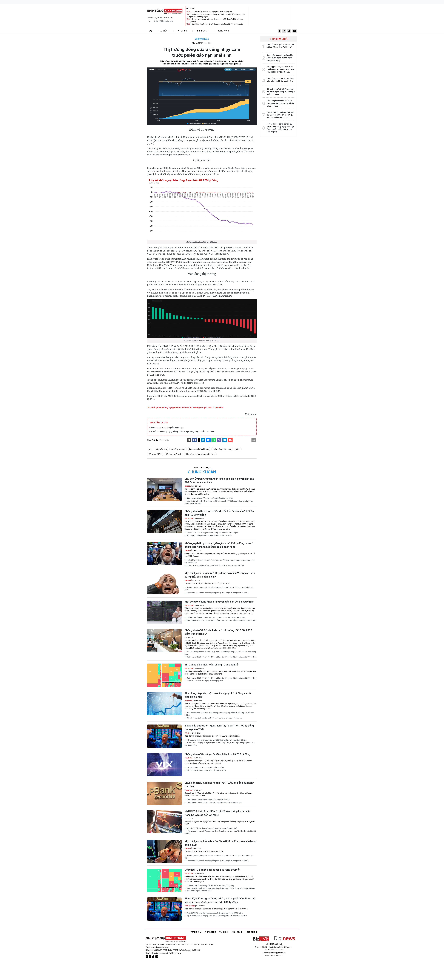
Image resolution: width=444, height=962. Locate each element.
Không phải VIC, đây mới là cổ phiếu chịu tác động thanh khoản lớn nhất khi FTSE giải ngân (281, 69)
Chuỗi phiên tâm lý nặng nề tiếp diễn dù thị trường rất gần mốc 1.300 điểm (186, 407)
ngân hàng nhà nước (222, 449)
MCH (238, 449)
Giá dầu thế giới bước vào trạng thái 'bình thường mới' (212, 12)
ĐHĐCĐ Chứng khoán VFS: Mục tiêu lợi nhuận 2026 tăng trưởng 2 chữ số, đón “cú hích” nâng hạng (220, 653)
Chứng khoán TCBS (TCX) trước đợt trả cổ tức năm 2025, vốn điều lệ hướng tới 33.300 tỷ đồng (221, 620)
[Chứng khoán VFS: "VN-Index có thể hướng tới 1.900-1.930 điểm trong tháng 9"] (164, 640)
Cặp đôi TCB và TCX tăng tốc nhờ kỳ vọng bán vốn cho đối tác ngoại (212, 533)
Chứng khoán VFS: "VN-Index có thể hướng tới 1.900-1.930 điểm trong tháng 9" (218, 632)
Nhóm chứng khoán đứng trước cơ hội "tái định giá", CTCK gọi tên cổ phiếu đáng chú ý (280, 115)
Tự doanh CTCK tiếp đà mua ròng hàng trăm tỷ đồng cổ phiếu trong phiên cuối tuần (217, 593)
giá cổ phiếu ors (178, 449)
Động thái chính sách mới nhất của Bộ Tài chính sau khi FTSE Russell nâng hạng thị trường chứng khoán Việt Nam (219, 502)
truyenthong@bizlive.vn (160, 947)
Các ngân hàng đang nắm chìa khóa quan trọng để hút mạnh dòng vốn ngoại (280, 58)
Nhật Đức (189, 700)
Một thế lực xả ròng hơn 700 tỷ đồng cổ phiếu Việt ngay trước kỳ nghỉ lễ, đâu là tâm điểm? (220, 575)
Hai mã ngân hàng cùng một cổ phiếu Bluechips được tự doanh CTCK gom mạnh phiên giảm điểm (219, 589)
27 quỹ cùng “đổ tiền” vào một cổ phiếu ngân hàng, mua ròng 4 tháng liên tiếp (281, 91)
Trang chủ (195, 932)
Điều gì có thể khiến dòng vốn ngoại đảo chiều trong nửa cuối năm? (211, 828)
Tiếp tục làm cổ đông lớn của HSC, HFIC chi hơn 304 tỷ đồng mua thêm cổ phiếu (216, 617)
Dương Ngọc (190, 906)
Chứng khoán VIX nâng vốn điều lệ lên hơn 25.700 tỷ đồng (217, 754)
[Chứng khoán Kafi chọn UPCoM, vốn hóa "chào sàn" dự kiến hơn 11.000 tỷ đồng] (164, 521)
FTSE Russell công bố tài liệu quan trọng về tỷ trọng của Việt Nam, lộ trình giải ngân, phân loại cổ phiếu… (280, 128)
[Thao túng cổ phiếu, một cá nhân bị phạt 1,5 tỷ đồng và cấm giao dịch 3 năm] (164, 703)
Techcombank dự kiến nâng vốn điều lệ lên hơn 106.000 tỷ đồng (210, 886)
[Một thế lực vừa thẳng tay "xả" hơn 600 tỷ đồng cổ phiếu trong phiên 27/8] (164, 851)
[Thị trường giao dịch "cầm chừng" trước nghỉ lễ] (164, 675)
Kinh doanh (202, 31)
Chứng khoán (202, 39)
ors (150, 449)
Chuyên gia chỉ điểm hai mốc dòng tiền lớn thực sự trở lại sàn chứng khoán (280, 103)
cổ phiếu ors (161, 449)
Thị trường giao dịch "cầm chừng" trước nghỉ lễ (211, 664)
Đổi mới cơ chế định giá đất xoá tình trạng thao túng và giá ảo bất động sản (214, 718)
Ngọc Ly (188, 486)
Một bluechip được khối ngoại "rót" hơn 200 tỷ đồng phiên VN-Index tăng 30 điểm (216, 740)
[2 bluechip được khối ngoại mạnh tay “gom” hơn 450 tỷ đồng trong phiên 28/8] (164, 736)
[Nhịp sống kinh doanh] (166, 939)
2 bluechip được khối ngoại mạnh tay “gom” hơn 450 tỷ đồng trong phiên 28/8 (215, 565)
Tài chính (182, 31)
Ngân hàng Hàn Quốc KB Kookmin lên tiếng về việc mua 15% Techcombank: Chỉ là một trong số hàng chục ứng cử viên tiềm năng (220, 889)
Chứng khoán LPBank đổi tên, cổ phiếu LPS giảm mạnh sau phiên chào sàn (214, 802)
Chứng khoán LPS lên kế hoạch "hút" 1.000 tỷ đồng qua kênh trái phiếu (219, 784)
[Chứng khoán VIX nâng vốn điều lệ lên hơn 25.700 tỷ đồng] (164, 764)
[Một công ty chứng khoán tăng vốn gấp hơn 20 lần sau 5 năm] (164, 612)
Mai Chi (188, 733)
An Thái (188, 550)
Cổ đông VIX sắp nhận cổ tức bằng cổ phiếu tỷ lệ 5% (206, 770)
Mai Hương (189, 518)
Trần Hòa (189, 758)
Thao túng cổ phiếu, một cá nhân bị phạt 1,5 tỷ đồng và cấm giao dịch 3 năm (218, 695)
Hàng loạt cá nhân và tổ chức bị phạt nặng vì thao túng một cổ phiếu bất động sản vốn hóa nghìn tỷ (219, 714)
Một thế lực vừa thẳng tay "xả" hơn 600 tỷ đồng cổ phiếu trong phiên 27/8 (220, 843)
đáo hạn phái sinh (173, 454)
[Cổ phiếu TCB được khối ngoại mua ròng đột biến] (164, 880)
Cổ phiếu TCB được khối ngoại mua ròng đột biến (204, 681)
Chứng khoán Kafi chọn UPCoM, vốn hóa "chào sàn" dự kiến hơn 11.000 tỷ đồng (219, 513)
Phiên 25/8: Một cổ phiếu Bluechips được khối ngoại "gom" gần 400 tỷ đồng (214, 913)
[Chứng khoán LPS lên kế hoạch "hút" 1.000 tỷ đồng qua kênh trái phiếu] (164, 793)
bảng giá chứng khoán (199, 449)
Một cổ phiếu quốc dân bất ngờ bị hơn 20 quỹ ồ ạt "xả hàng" (280, 45)
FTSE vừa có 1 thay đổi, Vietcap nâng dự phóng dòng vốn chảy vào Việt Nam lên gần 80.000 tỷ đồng (220, 832)
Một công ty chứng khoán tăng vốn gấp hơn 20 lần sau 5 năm (209, 535)
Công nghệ (223, 31)
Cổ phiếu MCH (155, 454)
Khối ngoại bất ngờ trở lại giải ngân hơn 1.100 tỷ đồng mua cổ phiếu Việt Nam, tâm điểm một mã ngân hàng (219, 545)
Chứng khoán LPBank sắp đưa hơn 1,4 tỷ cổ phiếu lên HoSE (208, 800)
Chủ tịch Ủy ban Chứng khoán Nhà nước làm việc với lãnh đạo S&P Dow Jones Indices (219, 480)
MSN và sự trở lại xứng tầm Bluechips (167, 427)
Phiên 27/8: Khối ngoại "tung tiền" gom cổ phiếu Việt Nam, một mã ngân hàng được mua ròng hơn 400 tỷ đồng (220, 561)
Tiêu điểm (162, 31)
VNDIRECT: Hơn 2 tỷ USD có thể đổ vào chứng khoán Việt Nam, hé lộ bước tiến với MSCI (217, 813)
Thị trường (210, 932)
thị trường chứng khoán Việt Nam (200, 454)
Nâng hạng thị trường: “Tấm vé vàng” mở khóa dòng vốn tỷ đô (209, 498)
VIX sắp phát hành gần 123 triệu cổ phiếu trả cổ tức (205, 767)
